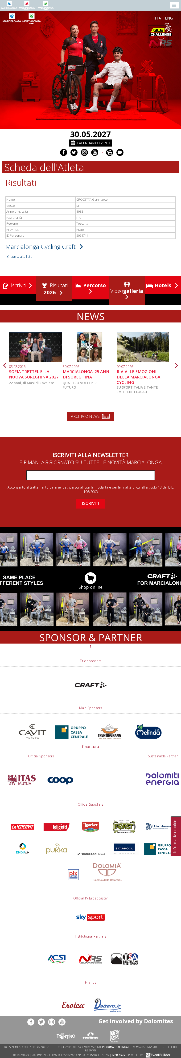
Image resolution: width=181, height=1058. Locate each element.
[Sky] (90, 922)
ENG (169, 18)
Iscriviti (18, 285)
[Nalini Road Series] (117, 43)
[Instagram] (84, 152)
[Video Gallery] (119, 152)
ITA (158, 18)
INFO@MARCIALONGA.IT (116, 1047)
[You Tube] (94, 152)
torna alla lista (21, 256)
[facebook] (63, 152)
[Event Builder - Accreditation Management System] (157, 1055)
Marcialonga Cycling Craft (41, 246)
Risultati (56, 289)
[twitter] (74, 152)
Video (126, 290)
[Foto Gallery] (109, 152)
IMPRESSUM (119, 1055)
